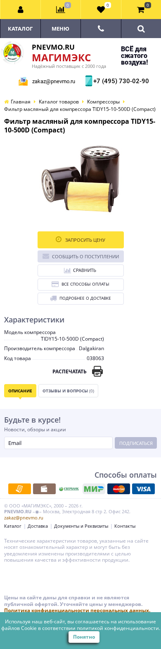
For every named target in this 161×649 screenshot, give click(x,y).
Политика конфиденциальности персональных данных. (77, 610)
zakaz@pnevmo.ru (53, 81)
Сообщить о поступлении (85, 256)
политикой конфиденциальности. (118, 628)
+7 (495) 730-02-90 (120, 81)
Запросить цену (84, 240)
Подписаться (136, 443)
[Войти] (20, 9)
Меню (60, 28)
